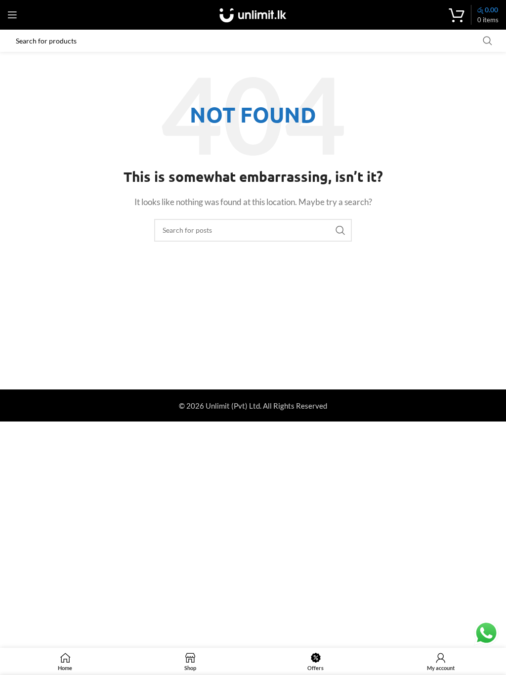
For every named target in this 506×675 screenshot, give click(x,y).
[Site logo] (253, 13)
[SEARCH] (340, 230)
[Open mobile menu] (12, 15)
